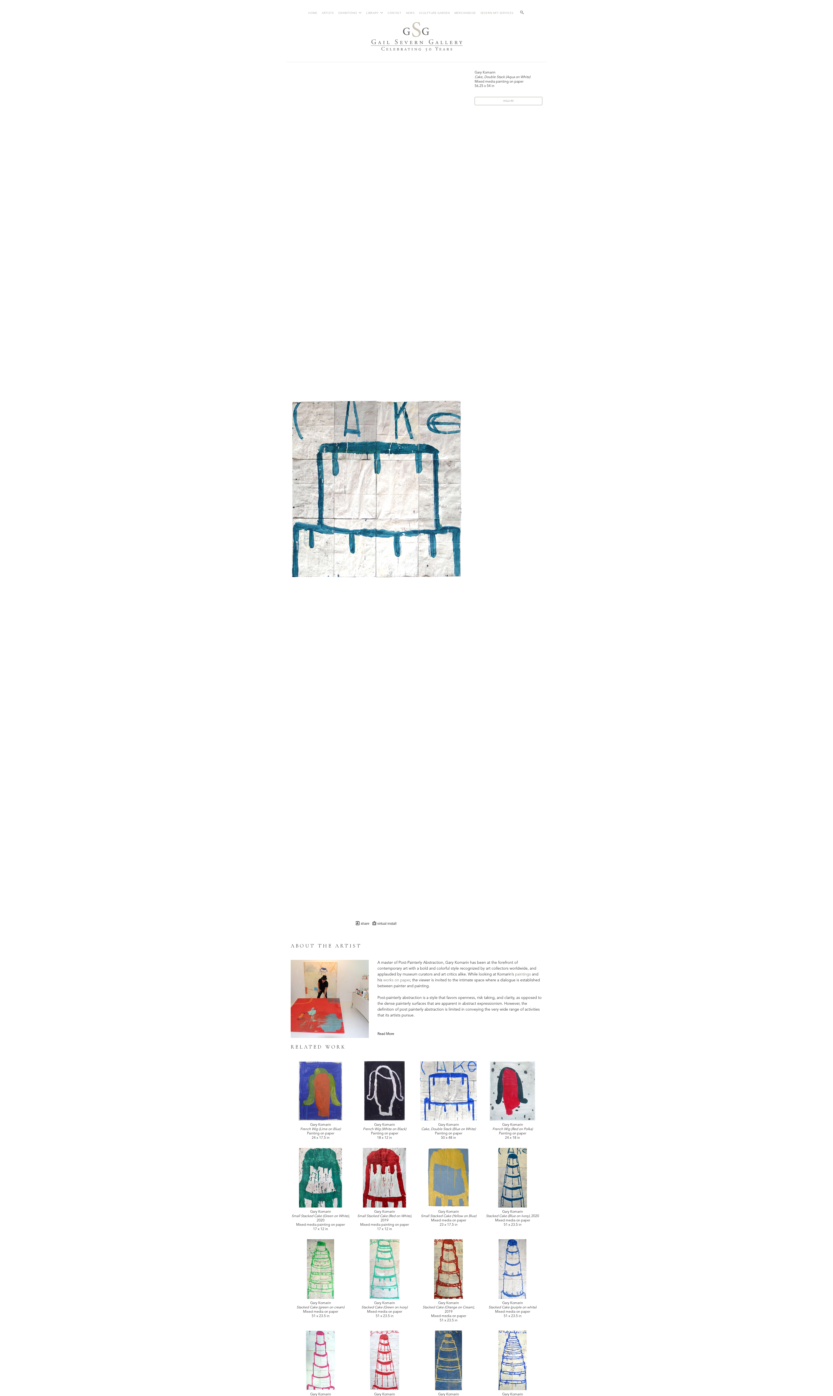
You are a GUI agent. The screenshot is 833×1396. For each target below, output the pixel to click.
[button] (350, 13)
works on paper (396, 980)
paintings (523, 974)
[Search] (522, 12)
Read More (385, 1034)
